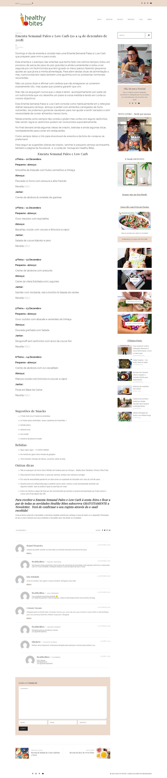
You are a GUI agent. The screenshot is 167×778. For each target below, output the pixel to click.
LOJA (141, 19)
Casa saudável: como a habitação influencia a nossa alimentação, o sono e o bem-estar (142, 349)
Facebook (44, 148)
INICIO (99, 19)
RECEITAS (109, 19)
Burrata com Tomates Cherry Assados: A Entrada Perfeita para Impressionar (140, 376)
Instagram (73, 148)
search (17, 3)
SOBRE (149, 19)
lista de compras (91, 136)
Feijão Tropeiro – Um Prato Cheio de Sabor (140, 361)
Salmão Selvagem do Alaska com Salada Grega (142, 414)
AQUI (27, 186)
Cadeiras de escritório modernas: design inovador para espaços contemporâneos (141, 402)
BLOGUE (120, 19)
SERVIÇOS (131, 19)
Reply (29, 553)
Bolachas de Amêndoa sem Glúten (141, 388)
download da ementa (63, 136)
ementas (18, 33)
